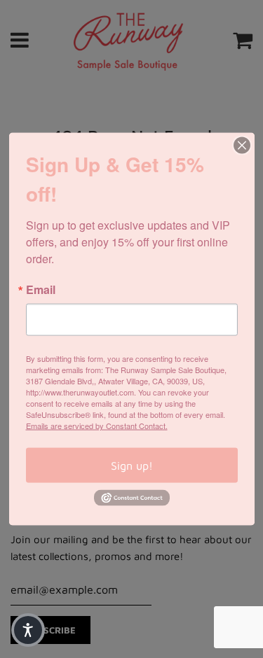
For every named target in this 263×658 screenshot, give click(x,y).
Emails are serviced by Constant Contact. (97, 425)
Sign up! (132, 465)
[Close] (242, 145)
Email (40, 289)
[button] (28, 630)
